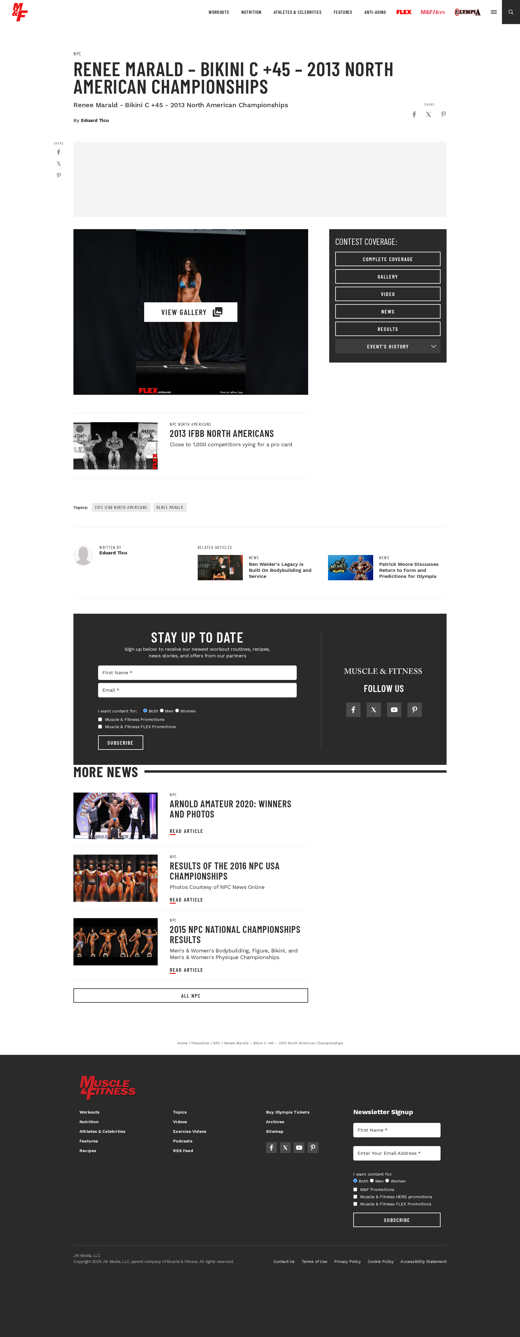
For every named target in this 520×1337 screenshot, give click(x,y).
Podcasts (182, 1141)
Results (388, 329)
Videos (180, 1121)
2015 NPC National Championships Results (235, 934)
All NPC (191, 995)
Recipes (87, 1150)
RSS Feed (183, 1150)
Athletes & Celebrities (298, 12)
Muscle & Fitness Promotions (135, 719)
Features (343, 12)
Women (188, 711)
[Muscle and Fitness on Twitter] (374, 710)
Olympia (467, 12)
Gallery (388, 276)
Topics (180, 1112)
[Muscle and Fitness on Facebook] (353, 710)
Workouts (219, 12)
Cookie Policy (381, 1261)
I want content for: (117, 711)
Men (169, 711)
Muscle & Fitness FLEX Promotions (140, 726)
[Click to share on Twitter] (429, 114)
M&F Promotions (377, 1189)
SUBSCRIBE (120, 742)
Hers (433, 12)
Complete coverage (388, 259)
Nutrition (251, 12)
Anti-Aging (375, 12)
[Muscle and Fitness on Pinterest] (414, 710)
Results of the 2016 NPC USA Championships (225, 870)
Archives (275, 1121)
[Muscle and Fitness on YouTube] (394, 710)
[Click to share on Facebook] (414, 114)
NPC (77, 53)
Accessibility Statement (424, 1261)
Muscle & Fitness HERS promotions (396, 1196)
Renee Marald (170, 507)
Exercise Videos (189, 1131)
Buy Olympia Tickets (287, 1112)
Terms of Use (314, 1261)
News (388, 311)
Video (388, 294)
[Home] (20, 19)
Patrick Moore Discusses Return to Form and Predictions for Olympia (409, 570)
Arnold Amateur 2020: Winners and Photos (231, 808)
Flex (404, 12)
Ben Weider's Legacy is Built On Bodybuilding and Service (280, 570)
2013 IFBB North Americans (222, 433)
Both (153, 711)
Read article (186, 831)
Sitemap (274, 1131)
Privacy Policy (347, 1261)
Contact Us (284, 1261)
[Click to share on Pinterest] (444, 114)
